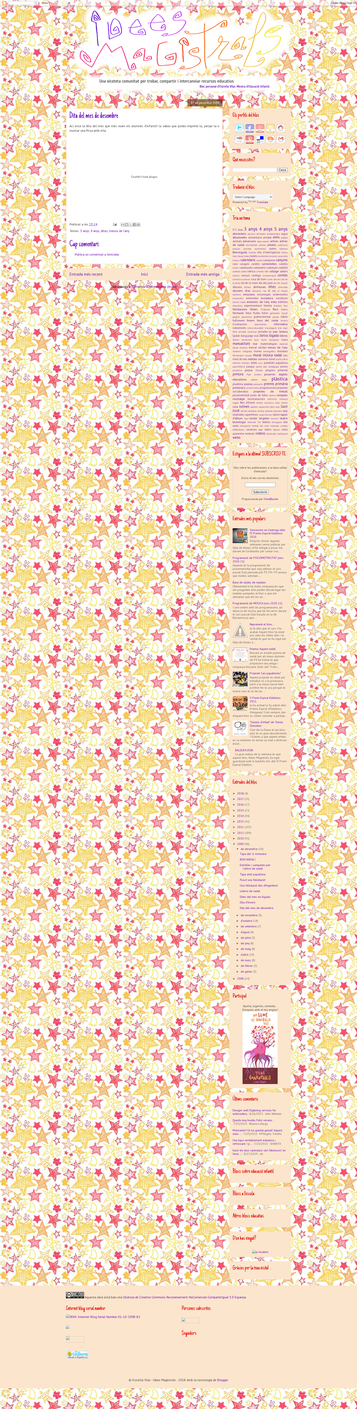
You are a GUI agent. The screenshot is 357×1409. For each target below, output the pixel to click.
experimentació (253, 305)
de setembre (249, 926)
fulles (265, 313)
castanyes (272, 267)
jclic (280, 328)
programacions (268, 387)
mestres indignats (242, 351)
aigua (284, 233)
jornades (263, 331)
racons (272, 395)
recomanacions (256, 399)
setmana (252, 411)
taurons (275, 418)
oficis (285, 359)
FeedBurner (271, 499)
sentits (244, 411)
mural (257, 355)
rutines (244, 406)
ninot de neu (240, 359)
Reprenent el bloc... (262, 624)
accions (251, 233)
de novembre (249, 915)
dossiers (238, 291)
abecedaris (239, 234)
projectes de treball (270, 391)
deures (277, 279)
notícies (252, 359)
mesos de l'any (119, 231)
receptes (282, 395)
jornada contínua (248, 331)
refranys (283, 399)
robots (284, 402)
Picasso (259, 370)
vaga (260, 429)
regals (236, 402)
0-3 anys (238, 229)
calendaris (247, 260)
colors (284, 271)
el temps (282, 290)
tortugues (277, 422)
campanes (269, 260)
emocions (249, 294)
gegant (236, 316)
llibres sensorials (242, 339)
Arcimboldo (251, 245)
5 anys (281, 229)
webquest (282, 433)
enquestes (238, 298)
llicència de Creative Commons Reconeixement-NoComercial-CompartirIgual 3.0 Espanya (184, 1297)
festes (254, 309)
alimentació (255, 237)
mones (258, 351)
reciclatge (239, 399)
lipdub (236, 335)
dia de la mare (249, 282)
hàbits (284, 316)
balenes (284, 248)
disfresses (259, 287)
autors (272, 248)
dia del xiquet (280, 283)
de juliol (246, 938)
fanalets (278, 305)
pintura (238, 374)
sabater (254, 406)
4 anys (94, 231)
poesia (248, 384)
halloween (239, 320)
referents (272, 399)
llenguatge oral (250, 335)
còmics (236, 275)
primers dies (252, 387)
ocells (279, 359)
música (268, 355)
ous (260, 362)
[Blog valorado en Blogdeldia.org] (77, 1355)
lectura (283, 331)
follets (284, 309)
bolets (253, 256)
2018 (241, 793)
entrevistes (252, 298)
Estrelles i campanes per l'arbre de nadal (255, 866)
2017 (240, 799)
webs (236, 437)
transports (245, 425)
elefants (237, 294)
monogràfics (269, 351)
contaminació (269, 275)
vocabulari (271, 433)
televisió (252, 422)
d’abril (245, 954)
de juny (245, 943)
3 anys (84, 231)
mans (284, 339)
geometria (247, 316)
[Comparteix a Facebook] (134, 225)
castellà (283, 267)
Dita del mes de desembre (256, 908)
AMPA (276, 237)
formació (238, 313)
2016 (241, 804)
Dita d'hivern (247, 902)
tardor (253, 418)
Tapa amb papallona (252, 874)
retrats (259, 402)
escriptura (267, 298)
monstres (282, 351)
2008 (241, 978)
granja (276, 316)
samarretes (264, 406)
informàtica (281, 324)
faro (286, 305)
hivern (251, 320)
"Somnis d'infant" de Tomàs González (266, 724)
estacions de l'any (258, 302)
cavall (243, 271)
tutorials (274, 425)
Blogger (222, 1380)
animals (237, 241)
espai (243, 302)
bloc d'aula (238, 256)
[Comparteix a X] (131, 225)
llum (256, 339)
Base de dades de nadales (249, 582)
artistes (271, 245)
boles (247, 256)
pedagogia (274, 366)
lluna (264, 339)
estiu (274, 302)
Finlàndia (265, 309)
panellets (269, 362)
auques (236, 248)
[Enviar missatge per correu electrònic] (114, 224)
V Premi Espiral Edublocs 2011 (265, 699)
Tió (259, 422)
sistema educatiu (273, 411)
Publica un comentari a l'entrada (97, 254)
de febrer (247, 966)
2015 (241, 810)
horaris (284, 320)
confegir (256, 275)
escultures (282, 298)
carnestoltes (269, 264)
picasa (248, 370)
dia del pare (266, 282)
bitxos (284, 252)
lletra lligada (269, 335)
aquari (266, 241)
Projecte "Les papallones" (265, 673)
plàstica (279, 379)
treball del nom (260, 425)
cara (235, 263)
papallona (282, 362)
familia (268, 305)
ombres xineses (241, 362)
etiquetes (237, 305)
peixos (284, 366)
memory (243, 347)
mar (255, 344)
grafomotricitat (262, 316)
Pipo (249, 374)
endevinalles (280, 294)
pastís (259, 366)
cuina (270, 279)
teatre (284, 418)
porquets (258, 384)
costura (246, 279)
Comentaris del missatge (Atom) (154, 286)
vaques (276, 429)
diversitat (283, 287)
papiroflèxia (239, 366)
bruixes (273, 256)
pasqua (250, 366)
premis (269, 384)
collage (274, 271)
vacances (251, 429)
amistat (267, 237)
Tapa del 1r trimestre (253, 854)
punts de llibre (259, 395)
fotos (248, 313)
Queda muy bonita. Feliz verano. (252, 1120)
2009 (241, 844)
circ (267, 271)
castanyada (245, 267)
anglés (284, 237)
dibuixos (237, 287)
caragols (244, 263)
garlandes (275, 313)
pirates (257, 374)
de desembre (249, 849)
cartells (283, 263)
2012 (241, 827)
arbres (274, 241)
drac (247, 291)
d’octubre (247, 921)
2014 (241, 816)
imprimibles (260, 324)
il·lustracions (240, 324)
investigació (271, 328)
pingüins (270, 370)
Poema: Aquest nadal (263, 649)
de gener (247, 971)
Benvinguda (240, 252)
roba (277, 402)
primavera (239, 388)
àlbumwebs (240, 237)
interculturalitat (255, 328)
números (263, 359)
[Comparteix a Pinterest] (138, 225)
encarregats (264, 294)
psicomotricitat (241, 395)
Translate (262, 202)
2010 (241, 838)
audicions (283, 245)
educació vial (259, 290)
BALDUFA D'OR (244, 750)
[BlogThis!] (127, 225)
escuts (236, 302)
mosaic (248, 355)
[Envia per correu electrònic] (123, 225)
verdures (250, 433)
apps (259, 241)
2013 (241, 821)
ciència (251, 271)
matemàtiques (269, 343)
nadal (278, 355)
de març (246, 960)
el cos (272, 290)
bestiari (252, 252)
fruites (256, 313)
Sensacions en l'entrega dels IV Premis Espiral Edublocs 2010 (267, 533)
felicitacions (240, 309)
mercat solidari (257, 347)
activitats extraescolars (268, 233)
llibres (284, 336)
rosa (235, 407)
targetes (264, 418)
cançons (282, 260)
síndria (260, 411)
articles (262, 245)
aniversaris (249, 241)
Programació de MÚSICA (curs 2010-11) (257, 603)
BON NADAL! (248, 859)
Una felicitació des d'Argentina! (259, 885)
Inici (144, 274)
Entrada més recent (86, 274)
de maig (246, 949)
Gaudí (285, 313)
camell (259, 260)
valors (267, 429)
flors (275, 309)
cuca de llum (258, 279)
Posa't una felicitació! (253, 880)
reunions (269, 402)
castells (236, 271)
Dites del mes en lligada (255, 897)
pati (265, 366)
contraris (237, 279)
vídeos (260, 433)
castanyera (259, 267)
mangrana (274, 339)
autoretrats (260, 248)
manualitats (241, 343)
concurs (245, 275)
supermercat (265, 414)
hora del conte (267, 320)
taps (246, 418)
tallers (276, 414)
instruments (239, 327)
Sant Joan (275, 406)
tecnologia (239, 422)
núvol (272, 359)
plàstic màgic (259, 379)
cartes (236, 267)
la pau (273, 331)
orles (254, 363)
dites (104, 231)
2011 (241, 833)
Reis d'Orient (247, 402)
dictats (247, 287)
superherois (251, 414)
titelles (266, 422)
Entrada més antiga (202, 274)
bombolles (263, 256)
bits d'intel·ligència (269, 252)
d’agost (245, 932)
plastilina (238, 384)
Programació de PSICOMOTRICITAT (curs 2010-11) (258, 559)
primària (281, 384)
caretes (255, 263)
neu (285, 355)
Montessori (238, 355)
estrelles (283, 301)
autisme (247, 248)
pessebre (237, 370)
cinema (260, 271)
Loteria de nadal (250, 891)
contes (283, 275)
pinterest (283, 370)
